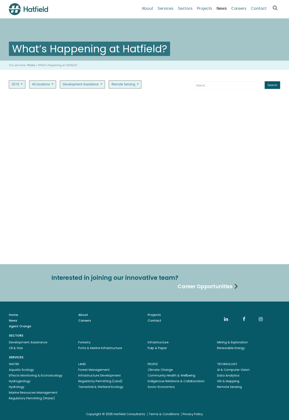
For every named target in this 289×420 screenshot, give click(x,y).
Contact (259, 8)
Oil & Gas (16, 348)
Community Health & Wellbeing (171, 375)
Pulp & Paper (157, 348)
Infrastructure (158, 342)
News (222, 8)
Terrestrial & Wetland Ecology (100, 387)
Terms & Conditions (164, 414)
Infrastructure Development (99, 375)
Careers (238, 8)
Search (272, 85)
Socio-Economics (161, 387)
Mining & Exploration (232, 342)
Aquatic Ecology (21, 370)
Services (165, 8)
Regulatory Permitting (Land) (100, 381)
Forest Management (94, 370)
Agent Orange (20, 326)
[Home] (28, 9)
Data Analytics (228, 375)
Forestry (84, 342)
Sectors (185, 8)
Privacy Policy (193, 414)
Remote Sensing (123, 84)
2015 (16, 84)
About (147, 8)
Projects (204, 8)
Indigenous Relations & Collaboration (176, 381)
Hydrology (16, 387)
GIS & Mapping (228, 381)
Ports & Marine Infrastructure (100, 348)
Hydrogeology (19, 381)
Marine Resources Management (33, 392)
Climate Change (160, 370)
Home (13, 315)
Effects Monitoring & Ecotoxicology (35, 375)
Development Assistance (81, 84)
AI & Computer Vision (233, 370)
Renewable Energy (231, 348)
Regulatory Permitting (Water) (32, 398)
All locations (41, 84)
